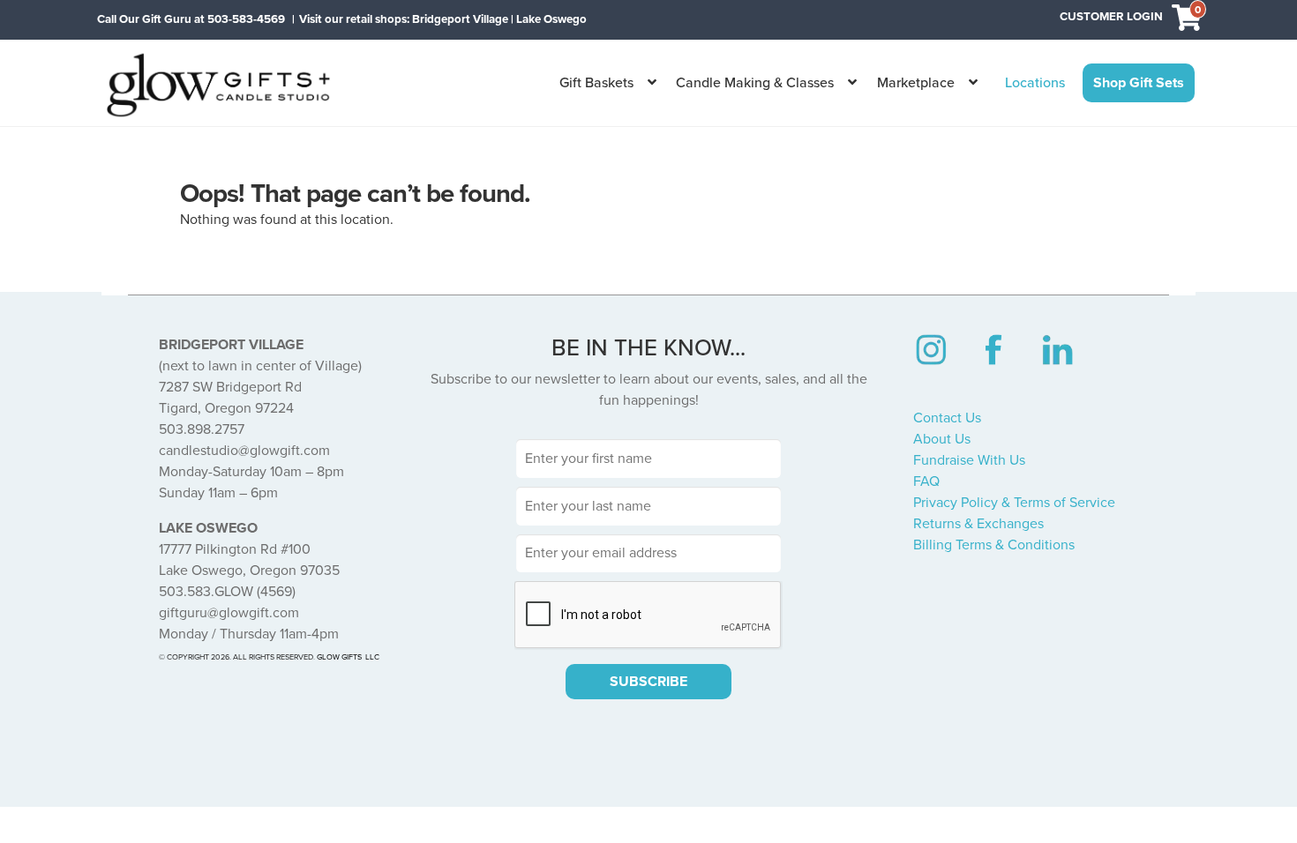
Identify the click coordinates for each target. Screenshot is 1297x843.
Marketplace (916, 83)
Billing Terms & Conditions (994, 545)
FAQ (926, 481)
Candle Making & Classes (755, 83)
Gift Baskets (596, 83)
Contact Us (947, 418)
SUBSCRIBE (648, 681)
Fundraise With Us (969, 460)
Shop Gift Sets (1138, 83)
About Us (942, 439)
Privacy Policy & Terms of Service (1014, 502)
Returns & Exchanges (978, 524)
